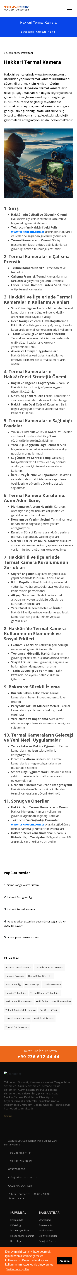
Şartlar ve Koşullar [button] (17, 1269)
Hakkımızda (16, 1219)
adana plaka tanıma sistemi (23, 937)
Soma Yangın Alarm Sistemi (23, 885)
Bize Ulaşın (16, 1241)
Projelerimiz (45, 1225)
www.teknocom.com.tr (27, 232)
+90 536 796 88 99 (20, 1161)
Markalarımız (46, 1230)
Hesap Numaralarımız (22, 1235)
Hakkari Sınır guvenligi (19, 897)
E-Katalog (15, 1225)
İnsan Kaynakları (19, 1230)
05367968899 (16, 1169)
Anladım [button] (64, 1260)
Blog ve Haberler (48, 1235)
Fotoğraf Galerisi (48, 1241)
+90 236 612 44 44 (38, 1056)
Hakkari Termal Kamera (21, 909)
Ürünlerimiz (45, 1219)
